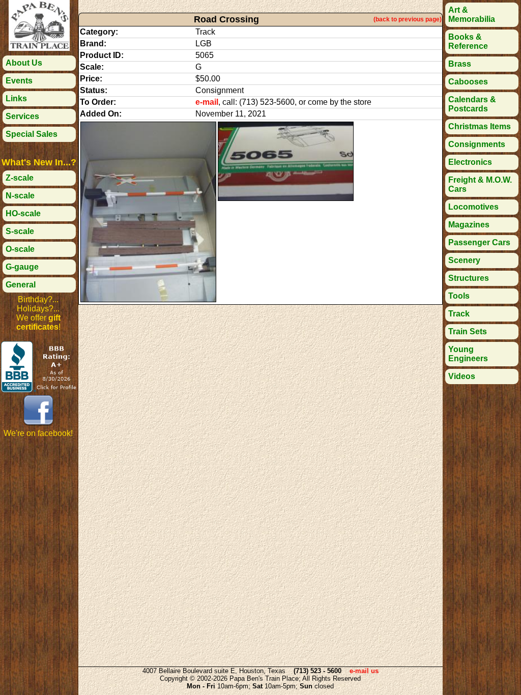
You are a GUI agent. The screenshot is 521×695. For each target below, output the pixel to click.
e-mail (206, 102)
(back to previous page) (407, 19)
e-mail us (364, 671)
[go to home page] (39, 48)
